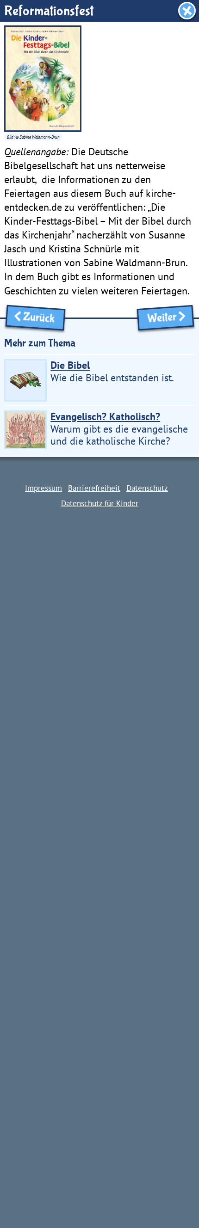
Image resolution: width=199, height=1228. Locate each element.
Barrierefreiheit (94, 488)
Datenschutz (147, 488)
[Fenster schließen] (187, 10)
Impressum (43, 488)
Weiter (159, 318)
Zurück (41, 318)
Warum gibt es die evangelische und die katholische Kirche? (119, 429)
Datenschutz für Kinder (99, 503)
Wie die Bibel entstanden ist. (112, 371)
